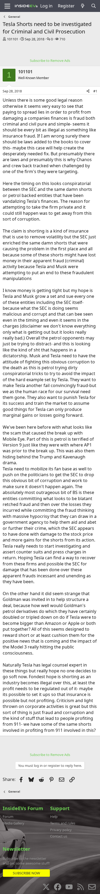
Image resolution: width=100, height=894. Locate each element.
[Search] (93, 6)
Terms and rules (62, 823)
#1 (95, 91)
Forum (8, 816)
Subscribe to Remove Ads (50, 60)
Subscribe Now (26, 873)
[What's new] (82, 6)
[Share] (88, 91)
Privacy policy (61, 829)
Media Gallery (13, 823)
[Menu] (7, 6)
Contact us (58, 836)
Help (54, 816)
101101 (12, 39)
